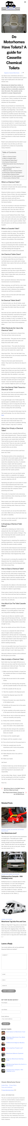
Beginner (6, 72)
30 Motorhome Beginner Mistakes (15, 1042)
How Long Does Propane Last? (14, 1048)
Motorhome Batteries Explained (14, 1053)
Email (4, 980)
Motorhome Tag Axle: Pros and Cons (13, 921)
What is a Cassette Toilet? (9, 158)
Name (4, 974)
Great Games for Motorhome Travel (15, 1031)
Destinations (4, 874)
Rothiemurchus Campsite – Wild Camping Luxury (12, 877)
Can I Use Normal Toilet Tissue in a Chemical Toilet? (11, 168)
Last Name (4, 1009)
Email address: (5, 1016)
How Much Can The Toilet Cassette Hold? (14, 176)
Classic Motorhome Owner (8, 1090)
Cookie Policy (4, 1085)
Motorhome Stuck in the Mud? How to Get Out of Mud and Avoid (14, 789)
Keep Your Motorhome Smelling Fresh (14, 1059)
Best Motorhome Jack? (9, 833)
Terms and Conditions (6, 1087)
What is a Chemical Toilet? (9, 156)
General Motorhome (14, 72)
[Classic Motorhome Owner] (10, 10)
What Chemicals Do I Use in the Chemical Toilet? (13, 164)
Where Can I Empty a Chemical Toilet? (12, 170)
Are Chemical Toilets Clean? (10, 160)
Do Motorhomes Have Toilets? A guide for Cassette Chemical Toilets (14, 52)
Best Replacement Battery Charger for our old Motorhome (13, 793)
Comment (5, 955)
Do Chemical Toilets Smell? (10, 162)
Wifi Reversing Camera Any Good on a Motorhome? (16, 1065)
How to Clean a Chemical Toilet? (11, 174)
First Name (4, 1002)
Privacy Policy (12, 1085)
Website (4, 985)
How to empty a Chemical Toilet (11, 178)
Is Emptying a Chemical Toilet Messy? (12, 172)
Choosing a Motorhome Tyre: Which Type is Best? (15, 1038)
